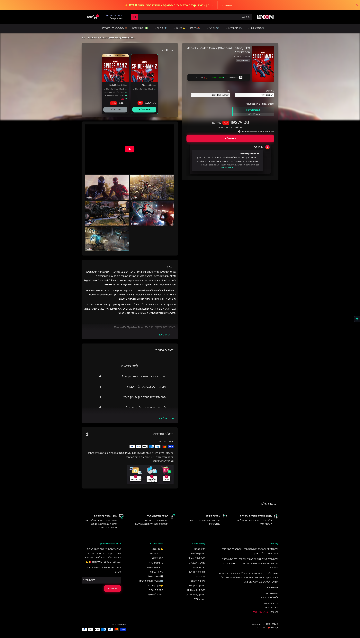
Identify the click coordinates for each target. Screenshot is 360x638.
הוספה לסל (230, 138)
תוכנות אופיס (199, 567)
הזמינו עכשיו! (226, 5)
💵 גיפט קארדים (140, 28)
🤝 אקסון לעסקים (155, 585)
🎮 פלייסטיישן (235, 28)
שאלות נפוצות (156, 571)
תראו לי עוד (226, 168)
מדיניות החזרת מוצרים (152, 567)
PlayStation (234, 77)
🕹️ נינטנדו (195, 28)
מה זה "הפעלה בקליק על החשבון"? (146, 386)
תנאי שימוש (157, 558)
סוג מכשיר (269, 90)
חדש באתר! (199, 549)
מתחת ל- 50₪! (155, 594)
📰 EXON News (155, 576)
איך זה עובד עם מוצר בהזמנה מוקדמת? (144, 376)
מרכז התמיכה (156, 553)
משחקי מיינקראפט (196, 585)
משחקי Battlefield (196, 590)
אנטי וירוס (200, 576)
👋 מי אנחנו (157, 549)
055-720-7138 (260, 611)
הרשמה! (112, 588)
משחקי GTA (199, 599)
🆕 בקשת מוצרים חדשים (151, 581)
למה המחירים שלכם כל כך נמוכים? (146, 407)
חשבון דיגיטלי (199, 77)
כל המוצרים (92, 38)
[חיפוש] (134, 17)
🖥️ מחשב (214, 28)
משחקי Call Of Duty (195, 594)
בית (83, 38)
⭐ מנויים (180, 28)
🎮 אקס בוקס (257, 28)
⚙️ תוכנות (162, 28)
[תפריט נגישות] (357, 319)
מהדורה (226, 90)
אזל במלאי (115, 109)
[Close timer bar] (357, 5)
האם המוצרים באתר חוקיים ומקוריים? (144, 397)
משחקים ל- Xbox (196, 558)
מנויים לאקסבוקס (197, 562)
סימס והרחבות (198, 581)
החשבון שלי (116, 18)
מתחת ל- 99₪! (156, 590)
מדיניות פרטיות (156, 562)
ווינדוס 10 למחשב (197, 571)
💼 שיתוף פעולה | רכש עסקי (114, 28)
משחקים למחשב (197, 553)
